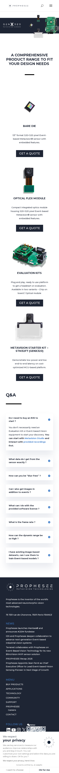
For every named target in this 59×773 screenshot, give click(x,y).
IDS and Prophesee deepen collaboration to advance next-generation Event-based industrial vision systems (29, 639)
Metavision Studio (34, 438)
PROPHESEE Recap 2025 (19, 658)
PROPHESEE (13, 706)
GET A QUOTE (29, 153)
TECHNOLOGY (13, 693)
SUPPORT (11, 702)
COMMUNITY (13, 697)
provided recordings (34, 442)
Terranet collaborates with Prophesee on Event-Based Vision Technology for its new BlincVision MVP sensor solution (28, 651)
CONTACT (11, 714)
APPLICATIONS (14, 689)
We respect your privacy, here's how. (19, 761)
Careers (12, 710)
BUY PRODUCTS (14, 684)
